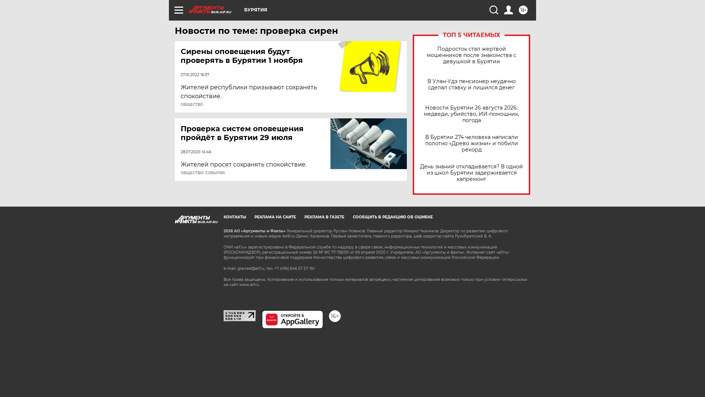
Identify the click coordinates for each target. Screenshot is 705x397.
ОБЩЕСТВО (192, 105)
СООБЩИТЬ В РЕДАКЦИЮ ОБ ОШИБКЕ (393, 217)
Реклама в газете (324, 217)
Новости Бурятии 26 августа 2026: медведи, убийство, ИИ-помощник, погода (471, 114)
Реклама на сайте (275, 217)
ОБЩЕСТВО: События (203, 173)
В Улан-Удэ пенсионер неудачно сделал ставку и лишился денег (471, 84)
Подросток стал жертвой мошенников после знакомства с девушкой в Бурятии (471, 55)
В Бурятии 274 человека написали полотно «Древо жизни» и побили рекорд (471, 143)
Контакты (235, 217)
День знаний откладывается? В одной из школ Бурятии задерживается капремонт (471, 173)
